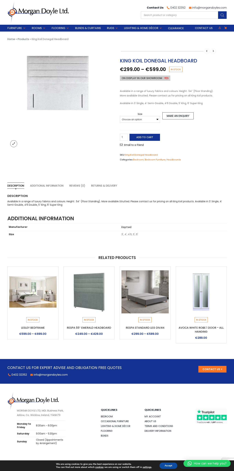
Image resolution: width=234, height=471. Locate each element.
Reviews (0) (77, 185)
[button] (207, 463)
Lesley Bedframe (33, 328)
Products (23, 39)
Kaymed (126, 227)
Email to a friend (134, 145)
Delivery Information (158, 431)
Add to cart (144, 137)
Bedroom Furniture (155, 159)
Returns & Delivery (104, 185)
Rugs (110, 28)
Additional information (47, 185)
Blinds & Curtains (88, 28)
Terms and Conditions (159, 426)
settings (147, 467)
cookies (99, 467)
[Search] (222, 15)
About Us (150, 421)
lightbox (13, 143)
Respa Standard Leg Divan (145, 328)
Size (140, 114)
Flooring (58, 28)
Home (11, 39)
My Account (153, 416)
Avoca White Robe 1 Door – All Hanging (201, 330)
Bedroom (138, 159)
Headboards (174, 159)
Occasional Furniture (115, 421)
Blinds (104, 435)
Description (15, 185)
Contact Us (204, 28)
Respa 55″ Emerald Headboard (89, 328)
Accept (168, 465)
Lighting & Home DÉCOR (141, 28)
